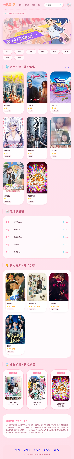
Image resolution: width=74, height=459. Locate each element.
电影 (20, 5)
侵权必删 (37, 450)
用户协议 (27, 450)
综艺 (33, 5)
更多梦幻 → (68, 67)
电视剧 (27, 5)
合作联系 (47, 450)
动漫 (39, 5)
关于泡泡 (17, 450)
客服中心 (56, 450)
